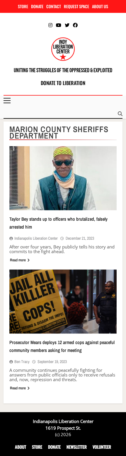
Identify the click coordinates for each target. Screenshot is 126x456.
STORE (23, 6)
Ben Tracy (22, 361)
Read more (18, 260)
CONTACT (53, 6)
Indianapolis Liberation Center (36, 238)
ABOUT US (100, 6)
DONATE (37, 6)
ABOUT (20, 447)
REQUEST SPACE (76, 6)
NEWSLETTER (77, 447)
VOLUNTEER (102, 447)
